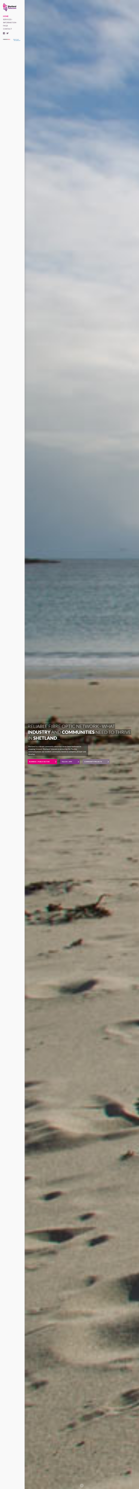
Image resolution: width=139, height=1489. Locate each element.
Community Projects (93, 761)
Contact (7, 29)
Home (6, 16)
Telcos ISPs (67, 761)
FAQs (5, 26)
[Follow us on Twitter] (7, 33)
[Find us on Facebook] (4, 33)
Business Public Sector (39, 761)
